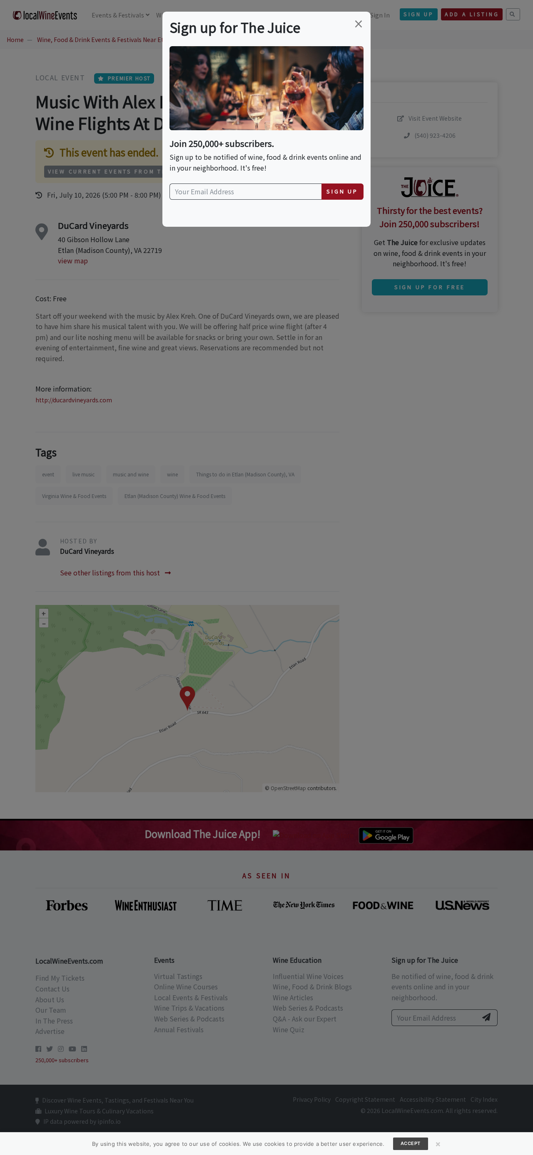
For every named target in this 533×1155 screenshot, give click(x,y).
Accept (411, 1143)
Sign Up (342, 191)
